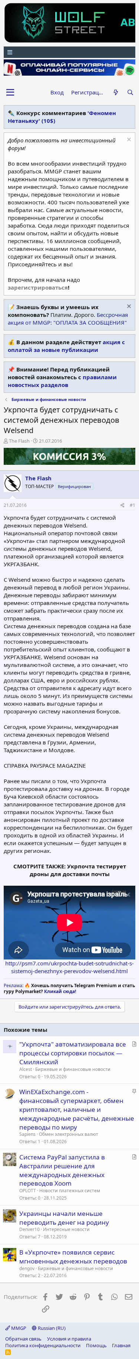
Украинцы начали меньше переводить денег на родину (64, 1218)
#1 (132, 505)
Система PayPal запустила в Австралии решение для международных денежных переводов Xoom (62, 1170)
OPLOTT (27, 1190)
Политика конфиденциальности (42, 1345)
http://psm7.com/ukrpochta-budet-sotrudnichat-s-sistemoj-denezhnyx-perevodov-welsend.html (69, 967)
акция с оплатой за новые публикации (66, 345)
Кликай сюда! (60, 991)
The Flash (19, 441)
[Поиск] (130, 92)
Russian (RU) (51, 1328)
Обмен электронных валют (68, 1134)
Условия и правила (69, 1338)
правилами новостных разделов (62, 380)
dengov (26, 1268)
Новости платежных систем (69, 1190)
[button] (10, 92)
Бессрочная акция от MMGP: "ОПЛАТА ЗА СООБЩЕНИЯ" (68, 318)
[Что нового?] (115, 92)
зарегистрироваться (38, 287)
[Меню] (69, 52)
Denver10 (29, 1229)
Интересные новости (66, 1229)
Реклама (13, 985)
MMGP (18, 1328)
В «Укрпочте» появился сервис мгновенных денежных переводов (73, 1256)
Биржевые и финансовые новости (72, 1069)
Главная (121, 1345)
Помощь (96, 1345)
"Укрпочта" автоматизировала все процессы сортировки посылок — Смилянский (72, 1053)
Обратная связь (23, 1338)
